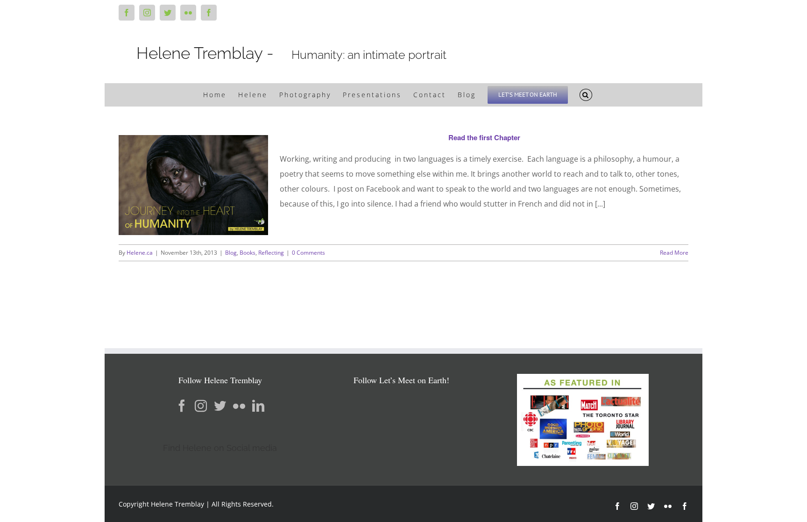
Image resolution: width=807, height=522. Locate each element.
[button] (586, 95)
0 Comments (308, 253)
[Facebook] (182, 406)
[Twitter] (220, 406)
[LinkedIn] (258, 406)
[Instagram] (201, 406)
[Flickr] (239, 406)
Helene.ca (140, 253)
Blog (231, 253)
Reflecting (271, 253)
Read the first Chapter (484, 137)
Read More (674, 253)
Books (247, 253)
